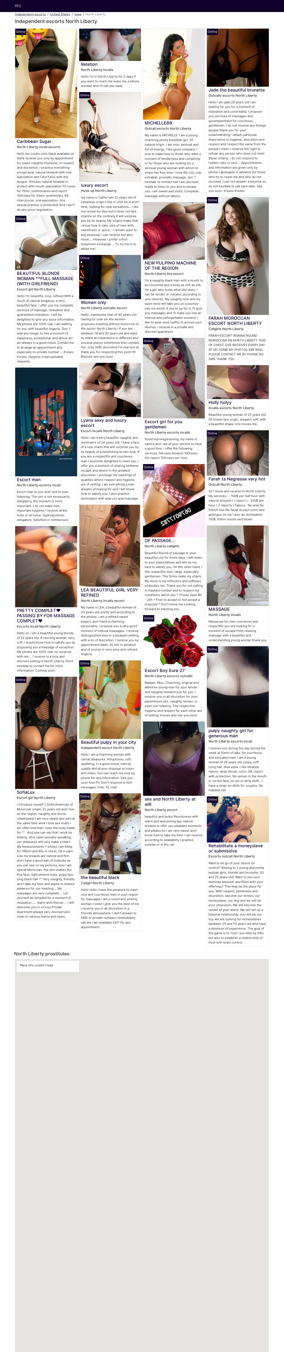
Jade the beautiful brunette (237, 90)
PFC (18, 6)
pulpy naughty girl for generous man (231, 733)
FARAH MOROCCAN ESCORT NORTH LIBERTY (235, 321)
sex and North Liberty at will (170, 801)
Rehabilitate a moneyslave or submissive (236, 848)
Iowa (77, 14)
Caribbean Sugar (34, 141)
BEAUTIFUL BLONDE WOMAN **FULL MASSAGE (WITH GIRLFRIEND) (45, 278)
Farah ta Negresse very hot (237, 479)
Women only (93, 302)
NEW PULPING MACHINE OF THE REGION (171, 265)
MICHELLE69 (158, 123)
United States (60, 14)
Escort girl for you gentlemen (163, 424)
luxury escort (94, 185)
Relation (89, 64)
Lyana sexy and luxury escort (104, 423)
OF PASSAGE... (160, 540)
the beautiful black (100, 877)
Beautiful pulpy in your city (108, 742)
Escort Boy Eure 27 (165, 670)
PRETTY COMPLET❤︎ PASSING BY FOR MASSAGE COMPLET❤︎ (46, 615)
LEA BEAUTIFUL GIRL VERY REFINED (109, 592)
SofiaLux (26, 792)
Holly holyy (220, 402)
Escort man (29, 479)
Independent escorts (30, 14)
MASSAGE (219, 609)
